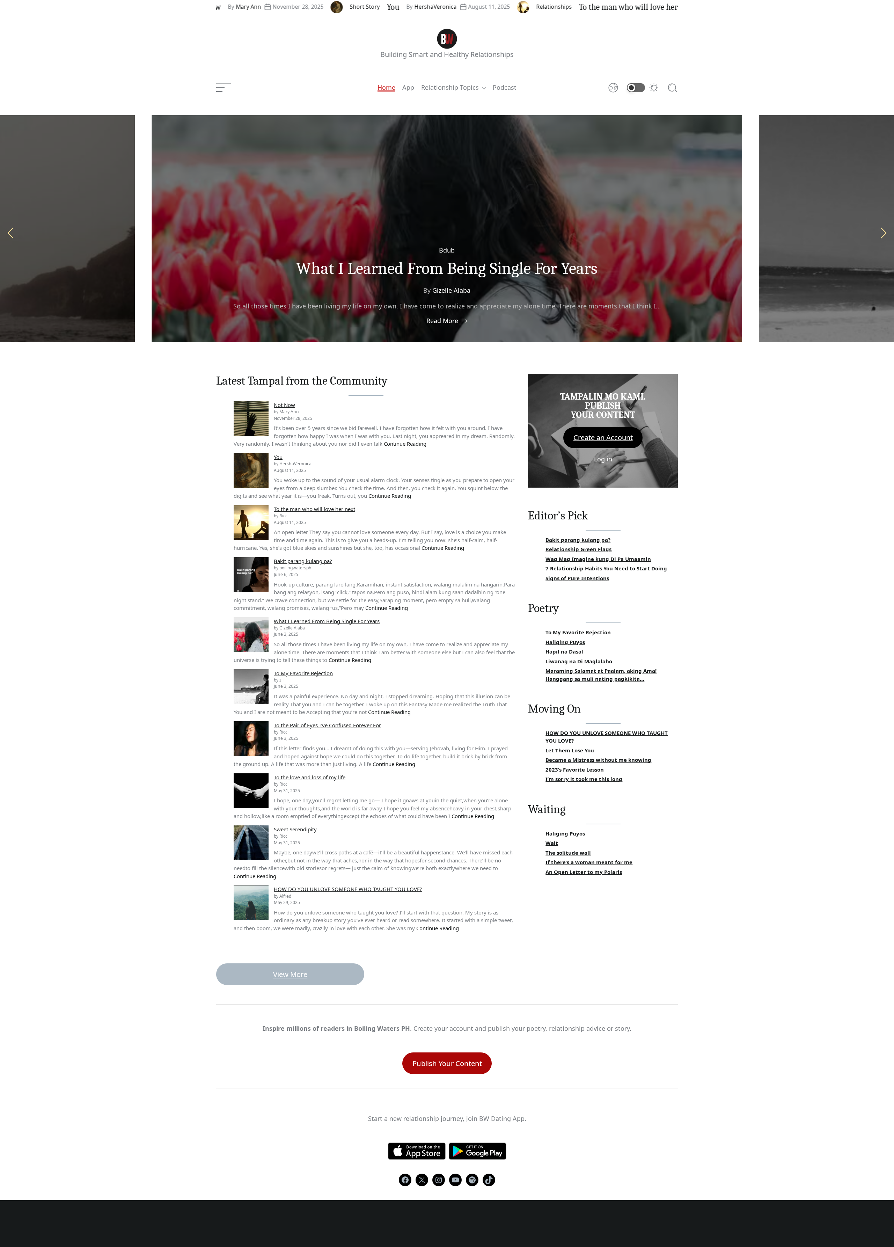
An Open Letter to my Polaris (583, 871)
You (339, 7)
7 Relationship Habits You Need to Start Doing (606, 568)
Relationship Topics (450, 88)
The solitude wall (568, 852)
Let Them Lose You (569, 750)
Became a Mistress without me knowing (598, 759)
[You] (251, 470)
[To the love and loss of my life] (251, 790)
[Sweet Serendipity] (251, 842)
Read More (442, 320)
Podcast (504, 88)
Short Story (311, 6)
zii (451, 290)
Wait (551, 842)
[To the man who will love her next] (251, 522)
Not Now (284, 404)
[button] (884, 233)
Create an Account (603, 437)
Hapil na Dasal (564, 651)
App (408, 88)
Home (386, 88)
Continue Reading (405, 443)
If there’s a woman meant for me (588, 862)
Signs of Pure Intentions (577, 578)
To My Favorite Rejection (447, 268)
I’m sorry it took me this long (583, 778)
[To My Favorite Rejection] (251, 686)
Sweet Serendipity (295, 829)
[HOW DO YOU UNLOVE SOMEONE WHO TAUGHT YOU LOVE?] (251, 902)
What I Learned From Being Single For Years (327, 621)
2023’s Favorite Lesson (574, 769)
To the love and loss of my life (309, 777)
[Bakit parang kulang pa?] (251, 574)
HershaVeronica (381, 6)
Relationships (500, 6)
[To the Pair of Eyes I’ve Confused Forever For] (251, 738)
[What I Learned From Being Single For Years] (251, 634)
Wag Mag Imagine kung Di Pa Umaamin (598, 558)
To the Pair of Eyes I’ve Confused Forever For (327, 725)
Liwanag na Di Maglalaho (578, 661)
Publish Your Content (447, 1063)
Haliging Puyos (565, 642)
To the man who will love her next (583, 7)
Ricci (662, 6)
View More (290, 974)
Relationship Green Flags (578, 549)
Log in (603, 459)
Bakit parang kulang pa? (303, 560)
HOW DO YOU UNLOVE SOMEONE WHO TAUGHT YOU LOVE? (348, 888)
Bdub (447, 250)
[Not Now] (251, 418)
